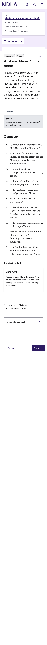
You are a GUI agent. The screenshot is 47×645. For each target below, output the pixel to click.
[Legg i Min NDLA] (40, 56)
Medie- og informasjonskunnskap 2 (22, 18)
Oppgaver (11, 136)
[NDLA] (9, 4)
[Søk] (34, 4)
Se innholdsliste (15, 41)
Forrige (11, 348)
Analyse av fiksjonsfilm (14, 26)
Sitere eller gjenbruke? (17, 322)
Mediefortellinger (12, 22)
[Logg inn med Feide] (27, 4)
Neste (36, 348)
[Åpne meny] (42, 4)
